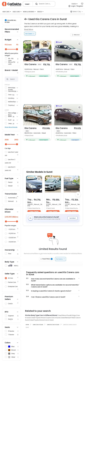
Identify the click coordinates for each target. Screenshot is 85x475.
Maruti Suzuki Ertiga (48, 201)
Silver (13, 357)
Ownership (10, 250)
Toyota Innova (30, 201)
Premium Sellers (9, 298)
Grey (13, 353)
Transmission (11, 194)
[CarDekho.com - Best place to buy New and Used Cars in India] (11, 4)
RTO (6, 312)
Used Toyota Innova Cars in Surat (42, 320)
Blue (12, 346)
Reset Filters (47, 259)
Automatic (12, 198)
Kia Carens (33, 64)
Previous (24, 51)
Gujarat (11, 316)
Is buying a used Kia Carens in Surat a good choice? (48, 291)
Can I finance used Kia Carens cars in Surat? (45, 297)
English (74, 3)
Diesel (10, 186)
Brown (13, 350)
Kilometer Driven (9, 210)
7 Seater (11, 334)
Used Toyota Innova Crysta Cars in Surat (46, 317)
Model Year (10, 135)
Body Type (9, 262)
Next (50, 51)
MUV (15, 265)
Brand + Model (11, 70)
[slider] (6, 49)
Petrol (10, 182)
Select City (77, 11)
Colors (7, 343)
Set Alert (73, 218)
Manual (11, 201)
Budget (8, 40)
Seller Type (9, 274)
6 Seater (11, 331)
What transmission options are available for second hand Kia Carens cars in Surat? (52, 285)
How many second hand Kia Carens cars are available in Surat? (50, 279)
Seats (7, 327)
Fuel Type (9, 178)
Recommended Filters (11, 30)
